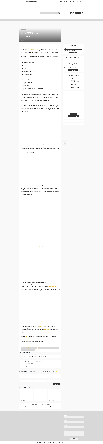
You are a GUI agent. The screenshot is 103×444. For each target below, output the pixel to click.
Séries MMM (58, 19)
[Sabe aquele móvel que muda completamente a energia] (79, 98)
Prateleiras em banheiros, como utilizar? (54, 399)
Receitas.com (40, 144)
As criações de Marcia (47, 406)
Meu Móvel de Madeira (50, 442)
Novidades (71, 1)
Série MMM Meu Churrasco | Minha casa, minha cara (36, 356)
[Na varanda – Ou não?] (40, 393)
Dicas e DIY (51, 19)
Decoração (27, 19)
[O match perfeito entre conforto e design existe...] (67, 98)
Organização (43, 19)
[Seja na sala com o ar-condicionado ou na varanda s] (79, 107)
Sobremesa (32, 349)
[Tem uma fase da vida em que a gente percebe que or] (67, 107)
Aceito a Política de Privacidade (70, 50)
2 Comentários (41, 40)
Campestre (24, 347)
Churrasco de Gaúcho (35, 49)
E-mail (65, 420)
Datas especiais (67, 19)
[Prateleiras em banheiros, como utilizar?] (54, 393)
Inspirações (35, 19)
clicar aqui (41, 335)
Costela (35, 347)
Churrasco (30, 347)
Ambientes (60, 1)
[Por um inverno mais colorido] (26, 393)
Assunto (65, 425)
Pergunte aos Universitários (31, 406)
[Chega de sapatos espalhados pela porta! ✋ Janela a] (73, 107)
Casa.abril (40, 185)
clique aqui (41, 326)
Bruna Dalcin (28, 361)
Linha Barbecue (52, 286)
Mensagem (66, 430)
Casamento (76, 19)
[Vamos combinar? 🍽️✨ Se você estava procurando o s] (73, 98)
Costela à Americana (42, 347)
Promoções (78, 1)
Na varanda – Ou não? (40, 399)
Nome (65, 415)
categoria (27, 336)
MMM (24, 40)
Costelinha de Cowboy (53, 347)
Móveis (65, 1)
